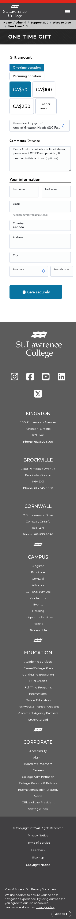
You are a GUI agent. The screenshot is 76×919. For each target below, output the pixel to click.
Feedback (38, 850)
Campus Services (38, 591)
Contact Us (38, 598)
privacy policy (45, 907)
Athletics (38, 585)
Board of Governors (38, 764)
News (38, 796)
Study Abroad (38, 719)
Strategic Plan (38, 809)
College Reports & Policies (38, 783)
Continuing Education (38, 674)
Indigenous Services (38, 617)
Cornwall (38, 578)
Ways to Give (62, 22)
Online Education (38, 700)
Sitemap (38, 857)
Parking (38, 623)
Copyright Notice (38, 864)
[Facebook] (30, 378)
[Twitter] (38, 396)
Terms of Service (38, 842)
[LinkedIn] (61, 378)
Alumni (21, 22)
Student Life (38, 630)
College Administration (38, 776)
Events (38, 604)
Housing (38, 610)
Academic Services (38, 661)
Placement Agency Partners (38, 713)
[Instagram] (15, 378)
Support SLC (39, 22)
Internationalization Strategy (38, 789)
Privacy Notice (38, 835)
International (38, 693)
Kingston (38, 566)
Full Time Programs (38, 687)
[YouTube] (46, 378)
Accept (61, 914)
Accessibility (38, 751)
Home (7, 22)
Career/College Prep (38, 668)
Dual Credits (38, 681)
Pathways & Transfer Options (38, 706)
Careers (38, 770)
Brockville (38, 572)
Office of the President (38, 802)
